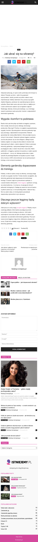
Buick (2, 524)
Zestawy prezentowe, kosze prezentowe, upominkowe (16, 518)
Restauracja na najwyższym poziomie (29, 248)
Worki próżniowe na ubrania (9, 516)
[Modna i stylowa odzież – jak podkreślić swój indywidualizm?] (5, 293)
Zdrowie (3, 430)
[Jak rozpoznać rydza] (5, 479)
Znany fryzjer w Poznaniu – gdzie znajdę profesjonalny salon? (15, 390)
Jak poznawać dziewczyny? (18, 486)
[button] (35, 2)
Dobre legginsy (22, 182)
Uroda (2, 386)
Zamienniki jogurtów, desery (9, 513)
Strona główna (4, 46)
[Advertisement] (19, 25)
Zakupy (3, 410)
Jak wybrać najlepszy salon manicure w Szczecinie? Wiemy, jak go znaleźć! (9, 249)
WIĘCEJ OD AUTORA (24, 277)
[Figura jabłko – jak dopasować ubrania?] (5, 284)
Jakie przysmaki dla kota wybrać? (10, 436)
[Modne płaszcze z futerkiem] (5, 301)
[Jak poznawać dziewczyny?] (5, 488)
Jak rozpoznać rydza (16, 477)
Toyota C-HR (4, 526)
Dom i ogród (4, 420)
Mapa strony (19, 537)
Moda (19, 49)
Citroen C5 (4, 521)
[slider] (6, 228)
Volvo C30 (4, 529)
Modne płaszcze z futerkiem (20, 299)
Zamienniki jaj (5, 510)
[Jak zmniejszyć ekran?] (5, 496)
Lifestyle (13, 487)
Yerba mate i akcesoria (7, 508)
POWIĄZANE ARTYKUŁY (9, 277)
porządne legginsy (21, 207)
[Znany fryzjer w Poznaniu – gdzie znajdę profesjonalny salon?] (19, 374)
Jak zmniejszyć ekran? (16, 494)
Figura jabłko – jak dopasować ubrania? (24, 282)
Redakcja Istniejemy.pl (11, 57)
